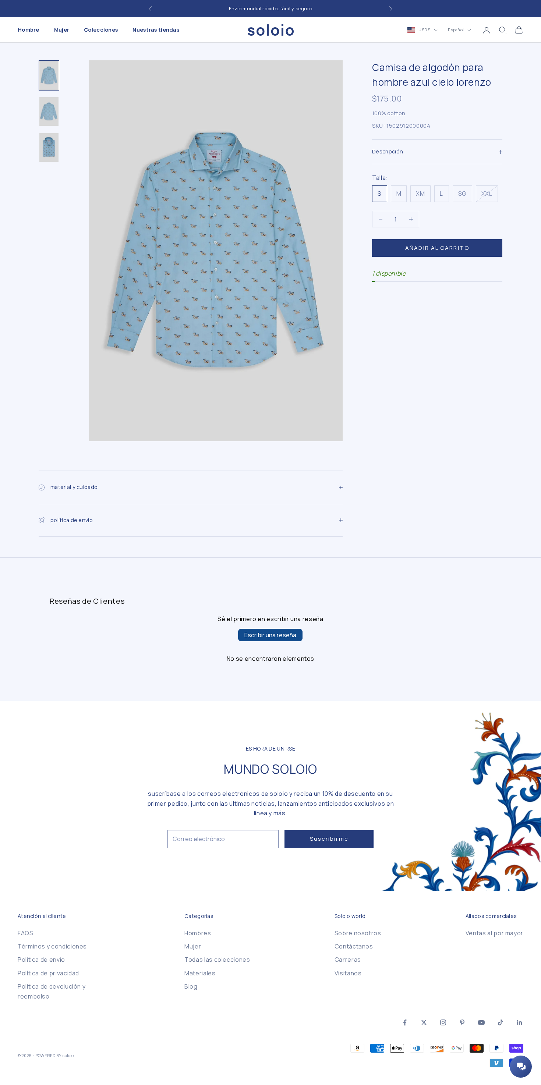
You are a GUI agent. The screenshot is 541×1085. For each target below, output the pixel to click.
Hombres (197, 933)
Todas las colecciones (217, 959)
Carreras (348, 959)
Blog (191, 986)
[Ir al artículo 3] (49, 147)
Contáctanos (354, 946)
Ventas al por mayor (494, 933)
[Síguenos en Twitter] (424, 1022)
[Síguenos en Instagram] (443, 1022)
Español (456, 30)
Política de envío (41, 959)
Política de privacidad (48, 973)
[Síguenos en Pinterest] (462, 1022)
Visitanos (348, 973)
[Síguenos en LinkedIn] (519, 1022)
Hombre (28, 29)
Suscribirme (329, 839)
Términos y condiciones (52, 946)
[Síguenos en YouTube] (481, 1022)
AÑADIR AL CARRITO (437, 248)
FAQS (25, 933)
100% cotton (388, 113)
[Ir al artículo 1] (49, 75)
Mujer (61, 29)
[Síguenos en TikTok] (500, 1022)
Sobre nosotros (358, 933)
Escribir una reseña (270, 635)
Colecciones (101, 29)
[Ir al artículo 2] (49, 111)
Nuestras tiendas (155, 29)
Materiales (199, 973)
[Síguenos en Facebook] (405, 1022)
